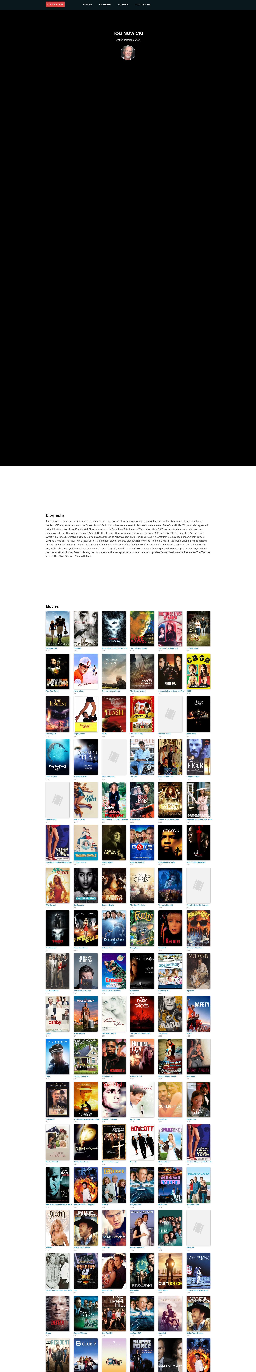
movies (87, 4)
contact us (143, 4)
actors (123, 4)
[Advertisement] (128, 488)
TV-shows (105, 4)
